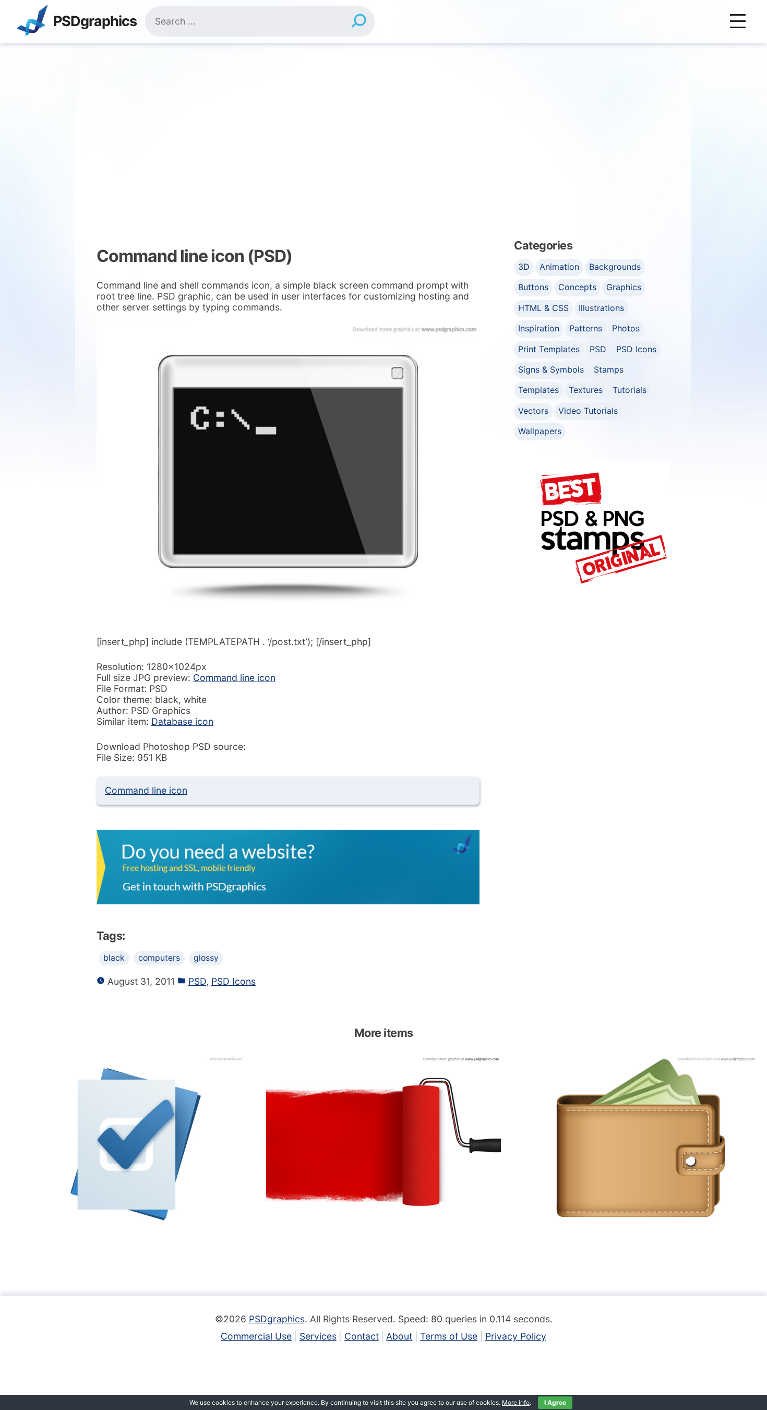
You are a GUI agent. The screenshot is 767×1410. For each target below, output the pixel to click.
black (114, 958)
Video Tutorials (588, 410)
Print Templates (549, 349)
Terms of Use (448, 1336)
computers (159, 958)
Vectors (533, 410)
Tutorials (629, 390)
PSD (197, 981)
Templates (538, 390)
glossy (206, 958)
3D (524, 266)
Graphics (623, 287)
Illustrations (601, 308)
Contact (361, 1336)
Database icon (182, 721)
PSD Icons (233, 981)
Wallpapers (539, 431)
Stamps (609, 369)
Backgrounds (615, 266)
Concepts (577, 287)
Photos (626, 328)
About (399, 1336)
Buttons (533, 287)
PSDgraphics (95, 22)
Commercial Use (256, 1336)
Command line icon (234, 677)
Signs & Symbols (551, 369)
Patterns (585, 328)
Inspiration (538, 328)
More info (516, 1402)
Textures (586, 390)
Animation (559, 266)
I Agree (555, 1402)
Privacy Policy (515, 1336)
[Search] (359, 21)
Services (318, 1336)
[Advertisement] (383, 121)
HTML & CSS (543, 308)
